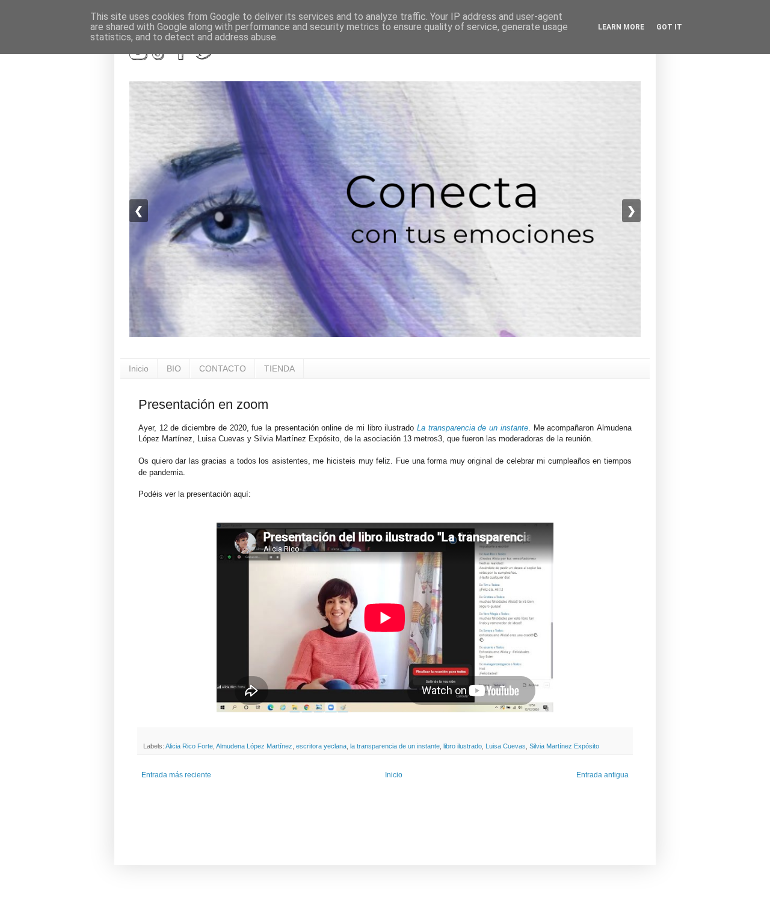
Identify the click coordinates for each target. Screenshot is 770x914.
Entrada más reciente (176, 775)
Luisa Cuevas (505, 746)
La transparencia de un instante (472, 427)
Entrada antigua (602, 775)
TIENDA (279, 368)
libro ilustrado (462, 746)
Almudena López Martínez (254, 746)
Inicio (139, 368)
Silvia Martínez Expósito (564, 746)
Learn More (621, 27)
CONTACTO (222, 368)
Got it (669, 27)
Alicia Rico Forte (189, 746)
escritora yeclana (321, 746)
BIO (174, 368)
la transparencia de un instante (395, 746)
